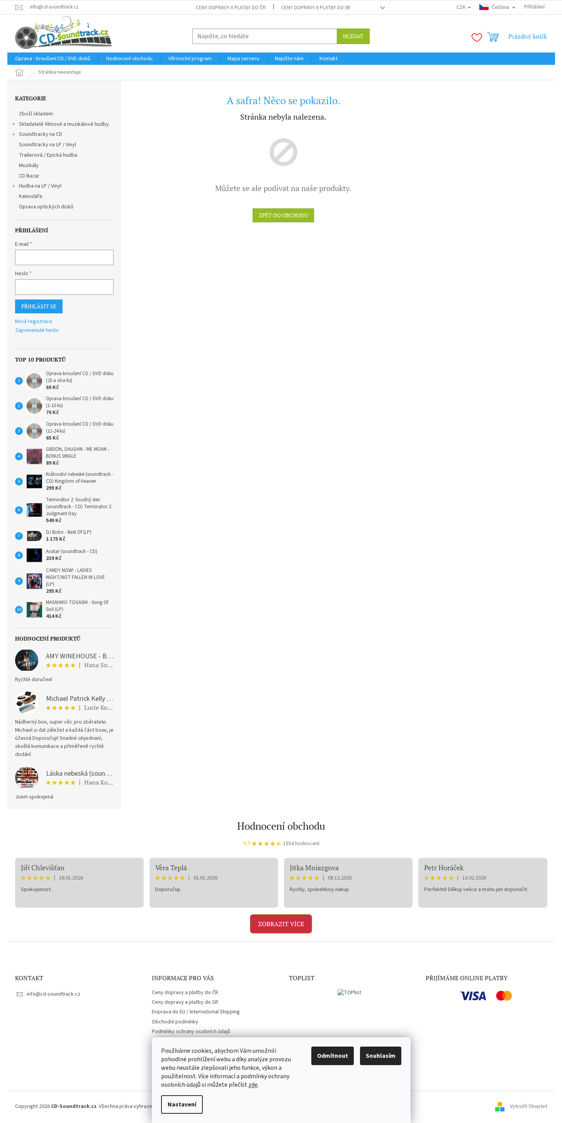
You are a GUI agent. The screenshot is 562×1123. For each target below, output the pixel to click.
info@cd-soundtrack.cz (53, 994)
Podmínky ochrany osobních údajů (191, 1031)
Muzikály (29, 165)
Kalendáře (30, 196)
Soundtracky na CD (40, 134)
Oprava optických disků (46, 207)
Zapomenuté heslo (37, 330)
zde (253, 1085)
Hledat (353, 36)
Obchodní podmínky (175, 1022)
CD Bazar (29, 176)
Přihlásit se (38, 306)
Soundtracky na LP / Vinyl (47, 145)
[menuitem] (52, 58)
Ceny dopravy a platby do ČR (231, 7)
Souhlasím (381, 1056)
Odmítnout (332, 1056)
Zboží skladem (36, 114)
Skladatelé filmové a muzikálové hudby (64, 124)
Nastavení (182, 1104)
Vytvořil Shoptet (528, 1106)
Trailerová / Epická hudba (48, 155)
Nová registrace (33, 321)
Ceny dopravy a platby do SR (315, 7)
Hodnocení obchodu (281, 825)
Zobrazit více (281, 924)
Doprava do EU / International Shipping (196, 1012)
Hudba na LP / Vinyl (40, 186)
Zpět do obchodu (283, 215)
